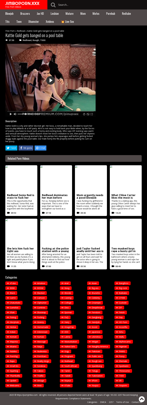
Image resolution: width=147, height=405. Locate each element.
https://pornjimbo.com (27, 395)
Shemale (123, 361)
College (67, 302)
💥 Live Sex (67, 21)
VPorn (94, 380)
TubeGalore (97, 375)
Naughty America (100, 346)
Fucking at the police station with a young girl (55, 251)
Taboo (40, 370)
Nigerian (123, 346)
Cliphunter (42, 302)
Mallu (121, 336)
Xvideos (50, 21)
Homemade (42, 327)
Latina (67, 336)
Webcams (14, 385)
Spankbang (97, 366)
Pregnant (68, 356)
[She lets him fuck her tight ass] (21, 232)
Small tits (14, 366)
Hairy (66, 322)
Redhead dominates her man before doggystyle (54, 197)
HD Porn (123, 322)
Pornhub (110, 13)
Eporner (68, 312)
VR (120, 380)
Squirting (14, 370)
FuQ (66, 317)
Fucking (40, 317)
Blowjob (9, 13)
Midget (95, 341)
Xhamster (33, 21)
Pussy (121, 356)
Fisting (13, 317)
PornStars (41, 356)
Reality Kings (43, 361)
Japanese (96, 332)
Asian (94, 283)
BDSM (40, 288)
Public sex (96, 356)
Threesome (124, 370)
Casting (67, 297)
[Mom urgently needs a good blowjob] (91, 179)
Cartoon (41, 297)
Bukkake (123, 293)
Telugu (95, 370)
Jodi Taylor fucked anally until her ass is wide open (90, 251)
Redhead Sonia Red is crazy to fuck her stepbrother (20, 197)
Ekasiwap (41, 312)
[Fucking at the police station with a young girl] (56, 232)
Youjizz (95, 385)
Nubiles (13, 351)
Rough (36, 40)
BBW (12, 288)
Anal (66, 283)
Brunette (96, 293)
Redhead (21, 31)
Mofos (96, 13)
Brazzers (25, 13)
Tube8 (67, 375)
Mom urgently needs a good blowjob (90, 196)
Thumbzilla (15, 375)
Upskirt (13, 380)
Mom (83, 13)
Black (12, 293)
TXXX (43, 40)
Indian (13, 332)
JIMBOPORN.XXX (22, 3)
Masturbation (70, 341)
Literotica (96, 336)
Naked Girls (69, 346)
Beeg (66, 288)
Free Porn (10, 31)
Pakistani (96, 351)
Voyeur (67, 380)
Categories (92, 402)
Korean (13, 336)
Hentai (13, 327)
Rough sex (96, 361)
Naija (39, 346)
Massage (41, 341)
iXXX (66, 332)
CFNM (122, 297)
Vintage (40, 380)
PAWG (122, 351)
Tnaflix (40, 375)
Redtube (126, 13)
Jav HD (40, 13)
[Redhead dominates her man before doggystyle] (56, 179)
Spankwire (123, 366)
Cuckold (122, 302)
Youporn (123, 385)
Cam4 (12, 297)
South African (70, 366)
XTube (67, 385)
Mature (70, 13)
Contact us (137, 402)
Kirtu (121, 332)
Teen (19, 21)
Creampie (96, 302)
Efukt (12, 312)
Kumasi (40, 336)
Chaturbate (15, 302)
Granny (40, 322)
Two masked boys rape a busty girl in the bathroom (123, 251)
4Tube (13, 283)
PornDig (14, 356)
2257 (111, 402)
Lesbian (55, 13)
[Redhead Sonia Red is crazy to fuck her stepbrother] (21, 179)
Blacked (41, 293)
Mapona (14, 341)
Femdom (96, 312)
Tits (7, 21)
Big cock (123, 288)
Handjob (96, 322)
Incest (94, 327)
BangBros (123, 283)
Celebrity (96, 297)
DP (120, 307)
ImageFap (69, 327)
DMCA (103, 402)
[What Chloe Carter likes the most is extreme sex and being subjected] (126, 179)
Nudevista (42, 351)
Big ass (95, 288)
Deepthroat (97, 307)
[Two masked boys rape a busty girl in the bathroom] (126, 232)
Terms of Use (122, 402)
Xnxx (39, 385)
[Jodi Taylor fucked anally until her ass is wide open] (91, 232)
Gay (121, 317)
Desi (66, 307)
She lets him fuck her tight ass (20, 250)
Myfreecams (125, 341)
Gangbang (96, 317)
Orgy (66, 351)
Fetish (122, 312)
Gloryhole (14, 322)
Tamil (67, 370)
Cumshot (14, 307)
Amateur (41, 283)
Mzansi (13, 346)
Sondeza (41, 366)
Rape (12, 361)
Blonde (67, 293)
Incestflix (123, 327)
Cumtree (41, 307)
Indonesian (42, 332)
